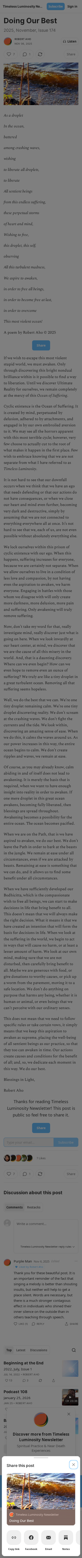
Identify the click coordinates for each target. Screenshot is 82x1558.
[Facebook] (31, 1537)
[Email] (48, 1537)
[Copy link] (14, 1537)
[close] (73, 1464)
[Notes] (66, 1537)
